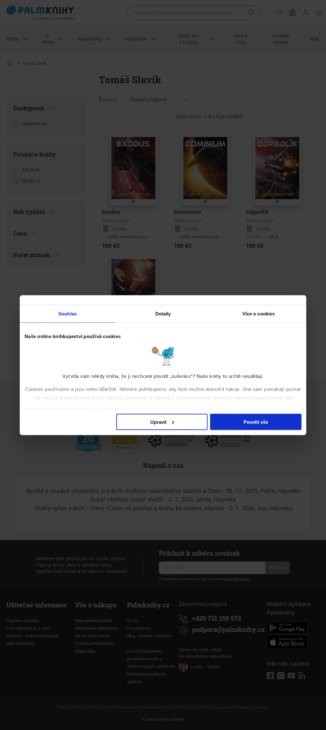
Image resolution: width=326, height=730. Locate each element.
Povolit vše (256, 421)
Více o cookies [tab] (258, 313)
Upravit (158, 421)
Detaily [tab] (163, 313)
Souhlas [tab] (67, 313)
